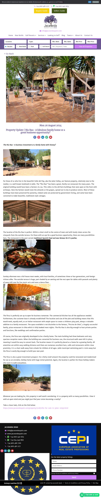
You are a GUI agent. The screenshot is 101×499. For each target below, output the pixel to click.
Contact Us (88, 35)
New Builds (19, 35)
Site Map (95, 483)
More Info (95, 2)
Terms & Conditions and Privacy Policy (77, 483)
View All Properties (85, 46)
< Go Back (9, 53)
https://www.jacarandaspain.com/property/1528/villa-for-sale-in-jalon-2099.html (35, 408)
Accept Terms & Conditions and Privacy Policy (64, 473)
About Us (78, 35)
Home (10, 35)
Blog (63, 35)
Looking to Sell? (54, 35)
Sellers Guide (59, 11)
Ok (90, 2)
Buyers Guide (41, 11)
